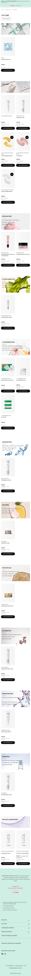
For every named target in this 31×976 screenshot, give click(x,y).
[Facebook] (2, 954)
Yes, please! (12, 5)
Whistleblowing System (15, 968)
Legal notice (18, 965)
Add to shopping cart (7, 70)
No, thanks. (18, 5)
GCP (25, 965)
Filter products (6, 18)
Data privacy (10, 965)
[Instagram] (5, 954)
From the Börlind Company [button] (9, 935)
